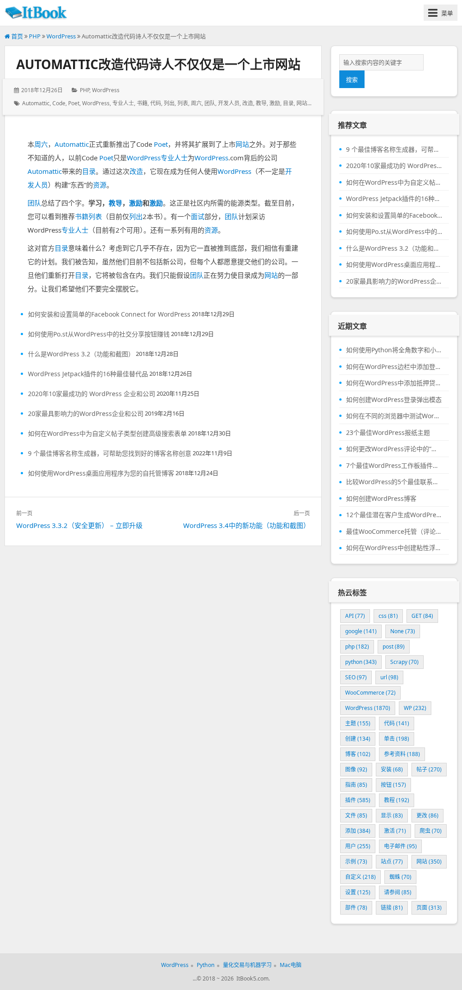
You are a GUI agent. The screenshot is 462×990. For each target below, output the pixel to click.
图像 (356, 769)
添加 (357, 831)
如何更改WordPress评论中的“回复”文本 (394, 449)
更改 (427, 815)
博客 (357, 754)
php (357, 646)
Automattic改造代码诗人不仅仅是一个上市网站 (158, 64)
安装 (392, 769)
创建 (357, 738)
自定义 (360, 877)
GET (422, 616)
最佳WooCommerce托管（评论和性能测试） (394, 532)
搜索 (352, 79)
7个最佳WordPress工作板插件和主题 (394, 466)
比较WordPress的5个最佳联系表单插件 (394, 482)
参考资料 (402, 754)
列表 (182, 103)
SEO (356, 677)
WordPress (61, 36)
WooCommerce (370, 692)
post (394, 646)
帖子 (429, 769)
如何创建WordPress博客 (381, 499)
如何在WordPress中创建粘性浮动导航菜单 (394, 548)
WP (415, 708)
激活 (395, 831)
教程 (396, 800)
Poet (73, 103)
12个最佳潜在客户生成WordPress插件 (394, 515)
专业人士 (123, 103)
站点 (392, 861)
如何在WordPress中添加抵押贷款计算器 (394, 383)
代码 (155, 103)
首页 (16, 36)
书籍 (142, 103)
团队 (209, 103)
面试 (197, 216)
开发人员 (229, 103)
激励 (274, 103)
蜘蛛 (400, 877)
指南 (356, 785)
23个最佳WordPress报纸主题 (388, 433)
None (402, 631)
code (58, 103)
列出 (169, 103)
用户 (357, 846)
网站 (301, 103)
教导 (261, 103)
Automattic (36, 103)
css (388, 616)
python (361, 662)
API (355, 616)
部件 (356, 907)
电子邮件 (400, 846)
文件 (356, 815)
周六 (196, 103)
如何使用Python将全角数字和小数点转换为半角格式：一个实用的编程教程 (394, 350)
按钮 (393, 785)
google (361, 631)
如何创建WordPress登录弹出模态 (394, 400)
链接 (392, 907)
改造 (247, 103)
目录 (288, 103)
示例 (356, 861)
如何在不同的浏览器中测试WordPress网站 (394, 416)
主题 (357, 723)
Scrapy (404, 662)
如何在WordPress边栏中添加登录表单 (394, 367)
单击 (396, 738)
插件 (357, 800)
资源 (99, 184)
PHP (35, 36)
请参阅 (397, 892)
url (389, 677)
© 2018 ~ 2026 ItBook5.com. (233, 978)
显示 (392, 815)
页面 (429, 907)
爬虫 (431, 831)
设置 (357, 892)
